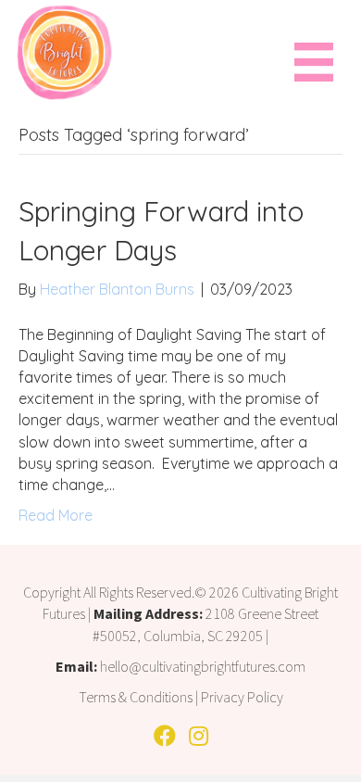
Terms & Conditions (136, 696)
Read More (56, 515)
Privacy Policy (242, 696)
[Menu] (313, 61)
